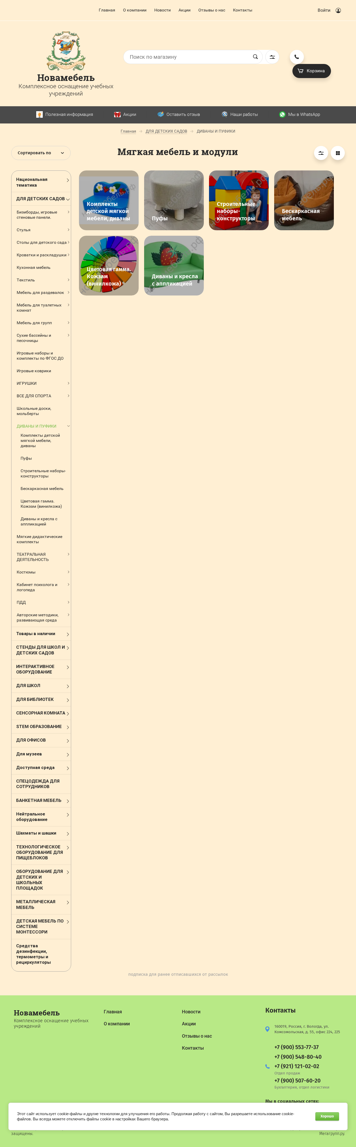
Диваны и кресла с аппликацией (39, 521)
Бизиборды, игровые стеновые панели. (37, 215)
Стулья (23, 229)
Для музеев (29, 753)
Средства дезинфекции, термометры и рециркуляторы (33, 954)
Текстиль (26, 279)
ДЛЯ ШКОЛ (28, 685)
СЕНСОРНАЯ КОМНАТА (40, 713)
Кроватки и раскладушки (41, 254)
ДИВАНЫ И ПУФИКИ (36, 426)
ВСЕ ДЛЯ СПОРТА (34, 395)
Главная (107, 10)
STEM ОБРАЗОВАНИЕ (39, 726)
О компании (134, 10)
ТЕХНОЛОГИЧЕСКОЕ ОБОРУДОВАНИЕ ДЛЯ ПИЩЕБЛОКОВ (39, 852)
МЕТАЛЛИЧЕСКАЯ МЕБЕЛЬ (35, 904)
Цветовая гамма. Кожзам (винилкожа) (41, 504)
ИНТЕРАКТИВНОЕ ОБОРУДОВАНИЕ (35, 669)
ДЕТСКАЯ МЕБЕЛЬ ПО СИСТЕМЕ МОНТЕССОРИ (40, 926)
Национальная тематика (31, 182)
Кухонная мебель (34, 267)
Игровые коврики (34, 370)
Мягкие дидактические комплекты (39, 539)
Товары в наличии (35, 633)
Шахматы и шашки (36, 833)
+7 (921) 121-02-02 (296, 1066)
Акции (185, 10)
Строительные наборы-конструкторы (43, 473)
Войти (324, 10)
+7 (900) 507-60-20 (297, 1080)
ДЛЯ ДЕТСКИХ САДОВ (40, 198)
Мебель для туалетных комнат (39, 308)
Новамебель (66, 77)
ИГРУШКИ (26, 383)
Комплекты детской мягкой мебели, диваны (40, 440)
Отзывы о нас (211, 10)
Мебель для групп (34, 322)
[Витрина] (338, 153)
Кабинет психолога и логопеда (37, 587)
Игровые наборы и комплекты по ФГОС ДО (40, 356)
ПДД (21, 602)
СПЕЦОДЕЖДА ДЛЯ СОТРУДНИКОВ (37, 783)
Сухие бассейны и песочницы (34, 338)
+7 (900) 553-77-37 (296, 1047)
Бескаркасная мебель (42, 488)
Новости (162, 10)
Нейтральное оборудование (31, 816)
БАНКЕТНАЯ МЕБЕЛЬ (39, 800)
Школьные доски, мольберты (34, 411)
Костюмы (26, 572)
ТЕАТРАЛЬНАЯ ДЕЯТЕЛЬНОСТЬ (33, 557)
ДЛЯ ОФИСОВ (31, 740)
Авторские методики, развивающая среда (37, 617)
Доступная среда (35, 767)
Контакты (242, 10)
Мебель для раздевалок (40, 292)
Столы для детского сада (42, 242)
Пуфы (26, 458)
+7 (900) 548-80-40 (298, 1057)
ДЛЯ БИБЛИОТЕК (35, 699)
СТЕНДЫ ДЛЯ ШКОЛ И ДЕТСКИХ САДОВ (40, 650)
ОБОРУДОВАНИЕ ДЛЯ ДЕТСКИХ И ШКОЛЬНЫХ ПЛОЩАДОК (39, 880)
